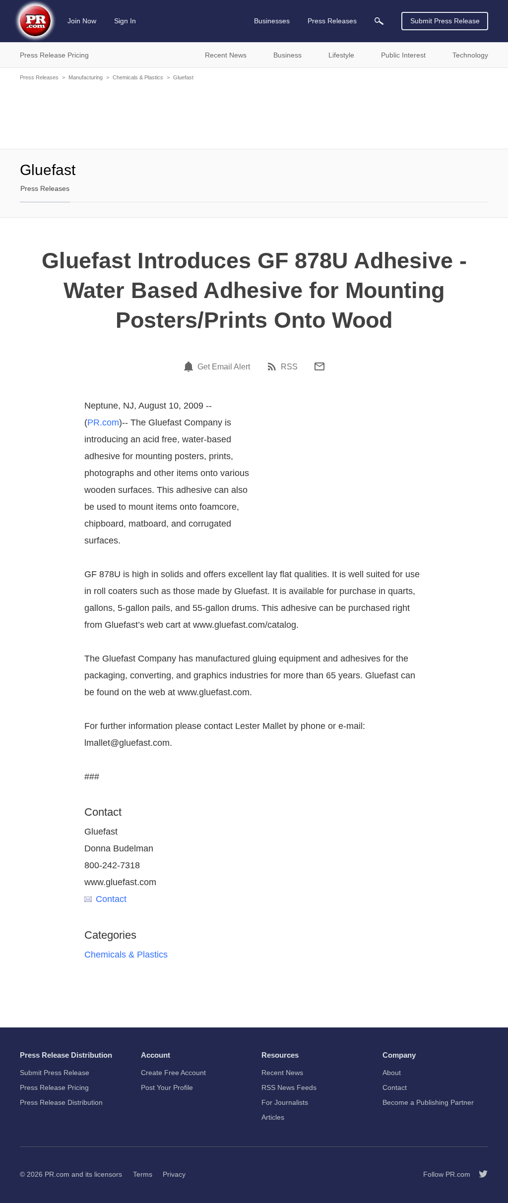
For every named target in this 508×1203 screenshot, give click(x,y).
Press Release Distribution (61, 1102)
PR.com (103, 422)
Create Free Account (173, 1073)
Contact (111, 899)
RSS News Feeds (289, 1087)
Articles (272, 1117)
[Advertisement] (254, 114)
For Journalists (284, 1102)
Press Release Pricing (54, 1087)
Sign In (125, 21)
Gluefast (183, 77)
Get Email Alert (223, 367)
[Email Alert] (190, 366)
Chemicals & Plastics (138, 77)
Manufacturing (85, 77)
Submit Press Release (445, 21)
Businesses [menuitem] (272, 21)
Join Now (81, 21)
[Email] (319, 366)
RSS (289, 367)
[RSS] (273, 366)
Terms (142, 1174)
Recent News (282, 1073)
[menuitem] (379, 21)
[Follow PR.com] (479, 1174)
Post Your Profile (167, 1087)
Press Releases (39, 77)
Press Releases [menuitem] (332, 21)
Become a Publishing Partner (428, 1102)
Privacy (174, 1174)
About (391, 1073)
